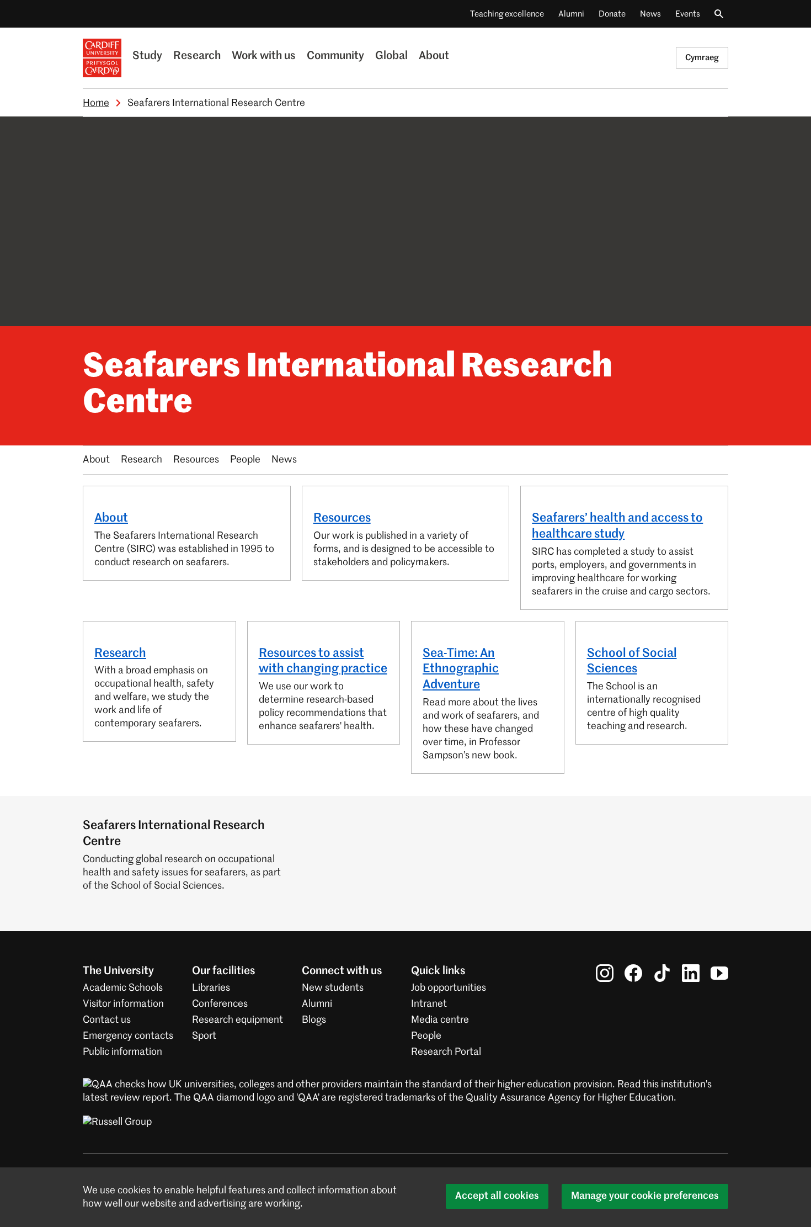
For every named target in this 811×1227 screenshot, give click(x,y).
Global (391, 56)
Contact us (107, 1020)
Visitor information (123, 1004)
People (245, 460)
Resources (196, 460)
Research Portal (446, 1052)
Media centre (440, 1020)
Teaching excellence (507, 14)
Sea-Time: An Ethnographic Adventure (461, 669)
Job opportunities (448, 988)
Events (687, 14)
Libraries (211, 988)
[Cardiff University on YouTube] (719, 973)
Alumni (571, 14)
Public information (122, 1052)
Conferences (220, 1004)
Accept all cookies (497, 1196)
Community (335, 56)
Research (197, 56)
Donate (612, 14)
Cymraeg (702, 58)
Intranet (429, 1004)
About (434, 56)
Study (147, 56)
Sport (204, 1036)
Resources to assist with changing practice (323, 661)
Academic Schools (123, 988)
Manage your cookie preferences (645, 1196)
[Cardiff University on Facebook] (633, 973)
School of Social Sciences (632, 661)
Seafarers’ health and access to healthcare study (617, 526)
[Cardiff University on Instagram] (604, 973)
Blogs (314, 1020)
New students (333, 988)
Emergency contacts (128, 1036)
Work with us (264, 56)
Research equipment (237, 1020)
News (650, 14)
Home (96, 103)
